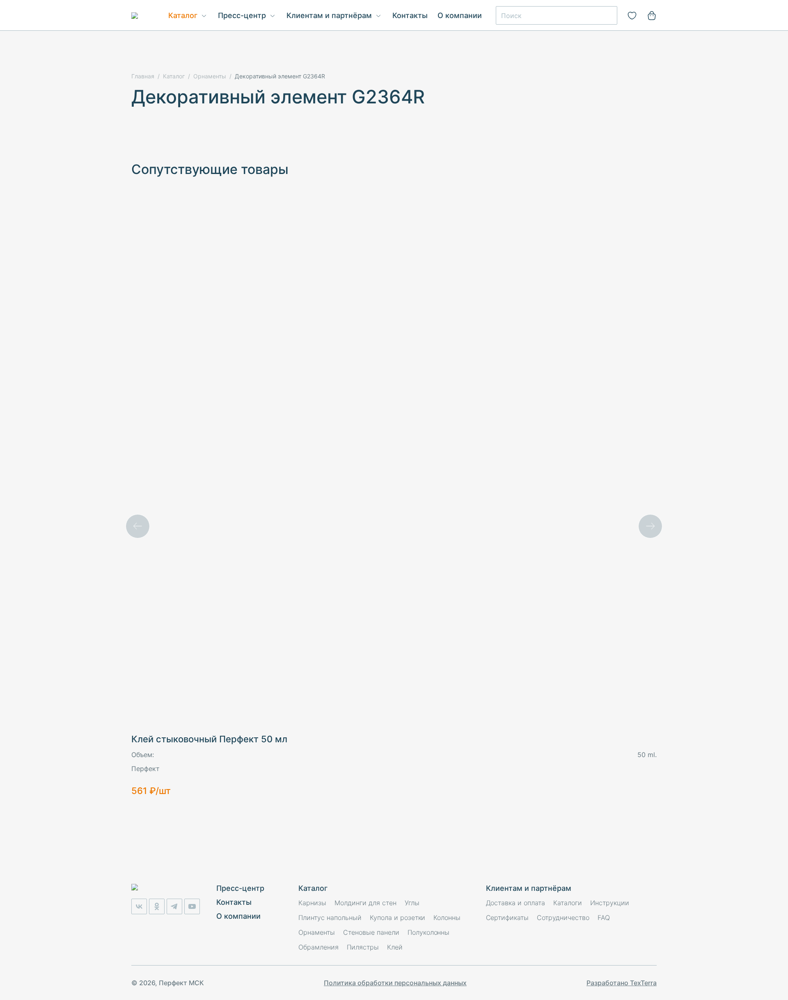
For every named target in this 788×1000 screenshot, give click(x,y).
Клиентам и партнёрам (329, 15)
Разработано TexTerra (621, 983)
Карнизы (312, 903)
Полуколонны (429, 932)
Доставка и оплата (515, 903)
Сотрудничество (563, 917)
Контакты (410, 15)
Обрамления (318, 947)
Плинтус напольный (330, 917)
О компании (460, 15)
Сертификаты (507, 917)
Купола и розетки (398, 917)
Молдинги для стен (365, 903)
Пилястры (363, 947)
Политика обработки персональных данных (395, 983)
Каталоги (567, 903)
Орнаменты (316, 932)
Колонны (446, 917)
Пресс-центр (242, 15)
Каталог (182, 15)
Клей (395, 947)
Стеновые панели (371, 932)
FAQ (604, 917)
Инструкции (609, 903)
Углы (412, 903)
